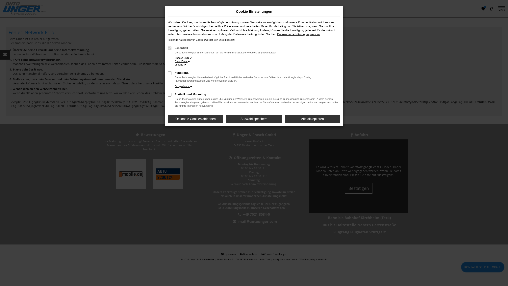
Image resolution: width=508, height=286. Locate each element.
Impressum (313, 34)
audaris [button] (179, 64)
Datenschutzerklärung (291, 34)
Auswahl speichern (254, 119)
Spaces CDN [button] (182, 58)
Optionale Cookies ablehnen (195, 119)
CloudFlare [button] (181, 61)
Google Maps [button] (182, 86)
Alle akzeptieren (312, 119)
